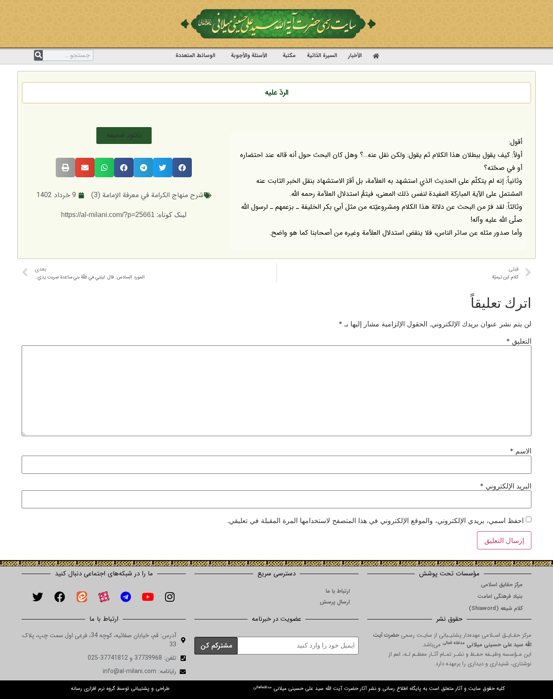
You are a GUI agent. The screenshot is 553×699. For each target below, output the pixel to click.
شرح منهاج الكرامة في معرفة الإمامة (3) (147, 195)
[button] (124, 135)
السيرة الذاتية (322, 55)
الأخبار (355, 55)
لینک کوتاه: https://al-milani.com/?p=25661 (124, 214)
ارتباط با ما (338, 591)
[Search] (38, 55)
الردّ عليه (277, 93)
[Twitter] (37, 596)
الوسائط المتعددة (195, 55)
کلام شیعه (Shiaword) (496, 608)
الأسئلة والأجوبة (249, 55)
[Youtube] (148, 596)
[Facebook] (59, 596)
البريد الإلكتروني (505, 485)
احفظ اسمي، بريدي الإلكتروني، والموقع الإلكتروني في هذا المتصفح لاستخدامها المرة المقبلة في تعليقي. (375, 520)
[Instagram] (170, 596)
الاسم (520, 450)
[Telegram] (126, 596)
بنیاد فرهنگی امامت (500, 596)
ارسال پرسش (335, 601)
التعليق (518, 341)
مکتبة (289, 55)
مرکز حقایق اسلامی (502, 584)
